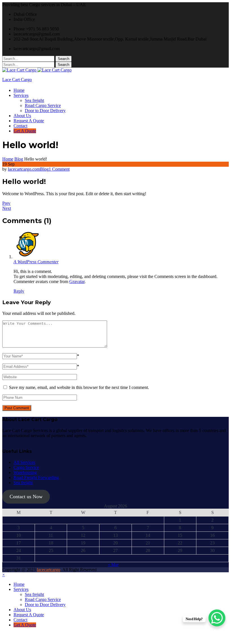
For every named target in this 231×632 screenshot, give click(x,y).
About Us (22, 115)
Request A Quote (29, 120)
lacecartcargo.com (24, 169)
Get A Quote (25, 130)
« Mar (113, 564)
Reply (19, 291)
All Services (24, 462)
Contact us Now (26, 496)
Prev (6, 203)
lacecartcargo (48, 569)
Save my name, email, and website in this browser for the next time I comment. (79, 387)
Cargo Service (26, 467)
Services (21, 95)
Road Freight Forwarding (36, 477)
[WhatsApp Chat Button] (216, 617)
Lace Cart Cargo (17, 79)
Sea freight (34, 100)
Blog (44, 169)
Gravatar (77, 281)
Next (6, 208)
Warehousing (25, 472)
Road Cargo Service (43, 105)
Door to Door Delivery (45, 110)
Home (19, 90)
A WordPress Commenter (36, 261)
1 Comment (59, 169)
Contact (20, 125)
